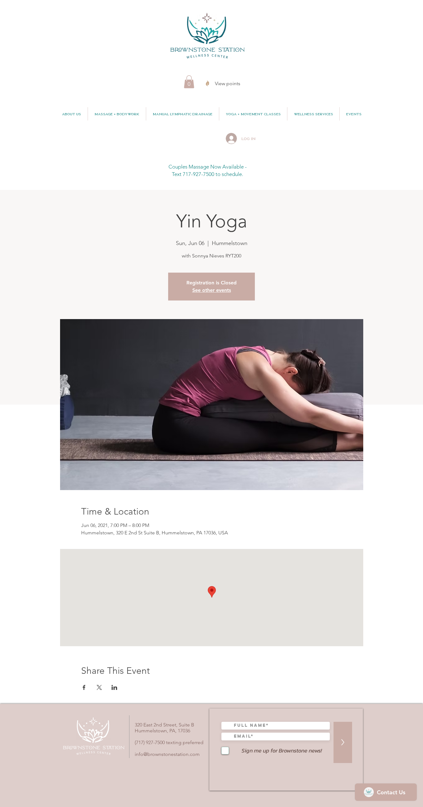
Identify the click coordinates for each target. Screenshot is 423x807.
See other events (211, 290)
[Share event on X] (99, 687)
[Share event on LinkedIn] (114, 687)
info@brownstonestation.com (167, 754)
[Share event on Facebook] (84, 687)
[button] (189, 81)
